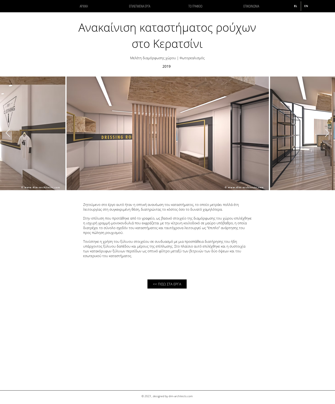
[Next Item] (327, 133)
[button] (195, 6)
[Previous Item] (7, 133)
